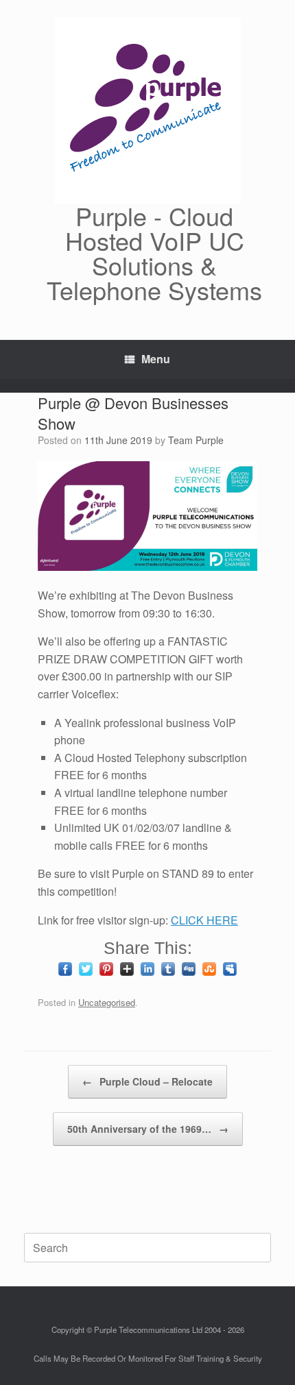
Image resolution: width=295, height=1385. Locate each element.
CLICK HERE (204, 920)
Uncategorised (106, 1002)
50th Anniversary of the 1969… (147, 1129)
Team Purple (196, 440)
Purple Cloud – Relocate (147, 1081)
